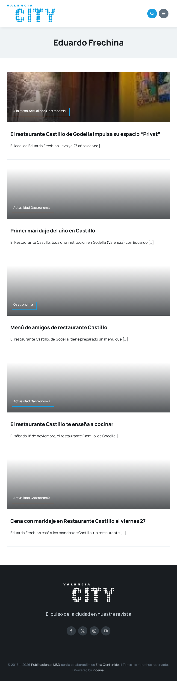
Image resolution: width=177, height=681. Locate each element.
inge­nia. (99, 670)
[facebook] (71, 630)
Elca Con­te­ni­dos (108, 664)
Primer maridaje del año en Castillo (52, 230)
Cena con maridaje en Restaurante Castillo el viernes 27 (78, 521)
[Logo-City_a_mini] (31, 6)
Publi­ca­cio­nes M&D (45, 664)
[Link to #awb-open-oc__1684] (163, 13)
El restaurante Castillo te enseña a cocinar (61, 424)
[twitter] (82, 630)
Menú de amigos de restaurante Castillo (58, 327)
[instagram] (94, 630)
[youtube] (105, 630)
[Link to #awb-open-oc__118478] (152, 13)
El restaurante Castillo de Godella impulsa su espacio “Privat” (85, 134)
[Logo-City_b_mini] (88, 585)
